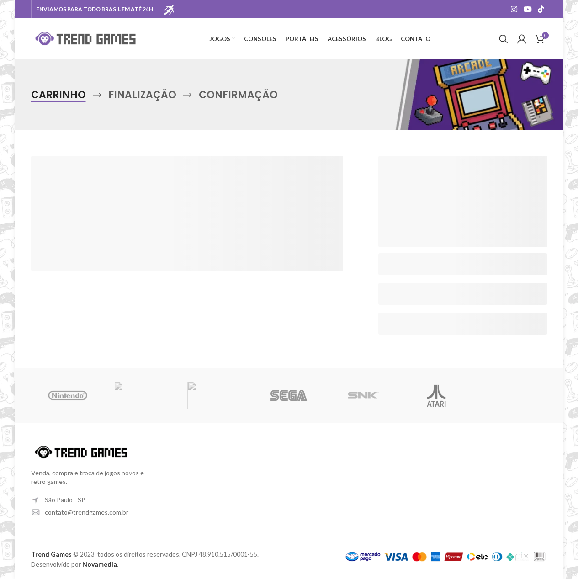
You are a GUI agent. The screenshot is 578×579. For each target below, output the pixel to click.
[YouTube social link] (527, 9)
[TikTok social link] (541, 9)
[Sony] (141, 395)
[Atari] (436, 395)
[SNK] (362, 395)
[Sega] (289, 395)
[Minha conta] (522, 39)
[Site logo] (86, 38)
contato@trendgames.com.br (86, 512)
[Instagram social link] (514, 9)
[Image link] (81, 451)
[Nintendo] (68, 395)
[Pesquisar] (503, 39)
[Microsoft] (215, 395)
